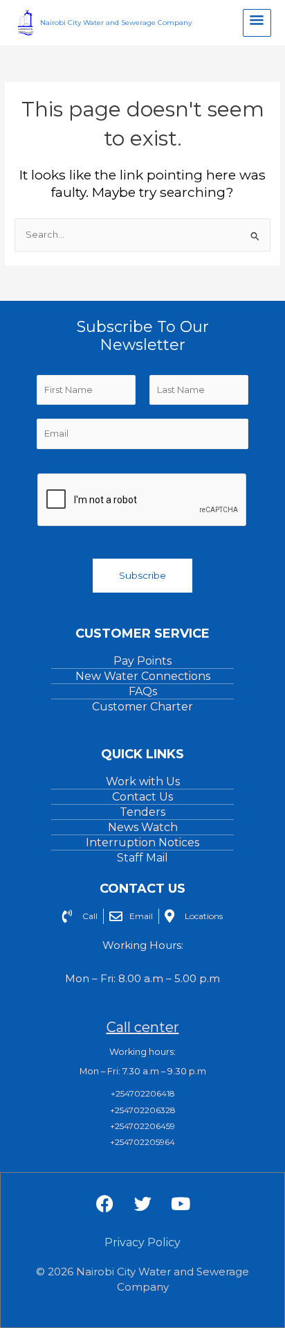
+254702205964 (142, 1142)
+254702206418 (143, 1093)
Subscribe (142, 575)
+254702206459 (142, 1126)
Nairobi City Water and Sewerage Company (116, 22)
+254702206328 (143, 1110)
